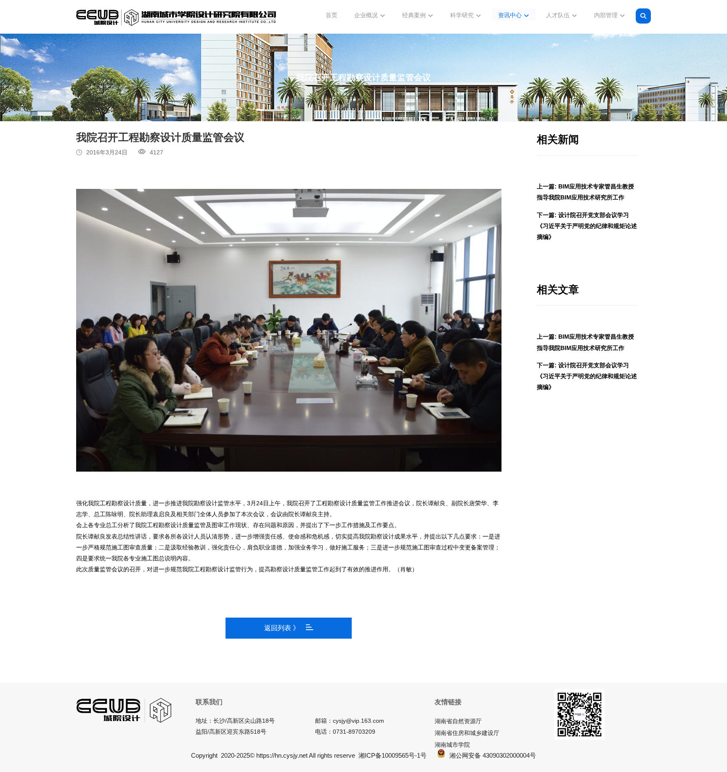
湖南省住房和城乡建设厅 (467, 733)
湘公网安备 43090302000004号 (492, 755)
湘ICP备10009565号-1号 (392, 755)
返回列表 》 (282, 627)
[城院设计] (176, 17)
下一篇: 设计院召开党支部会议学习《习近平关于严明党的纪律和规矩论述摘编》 (587, 226)
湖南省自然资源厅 (458, 721)
